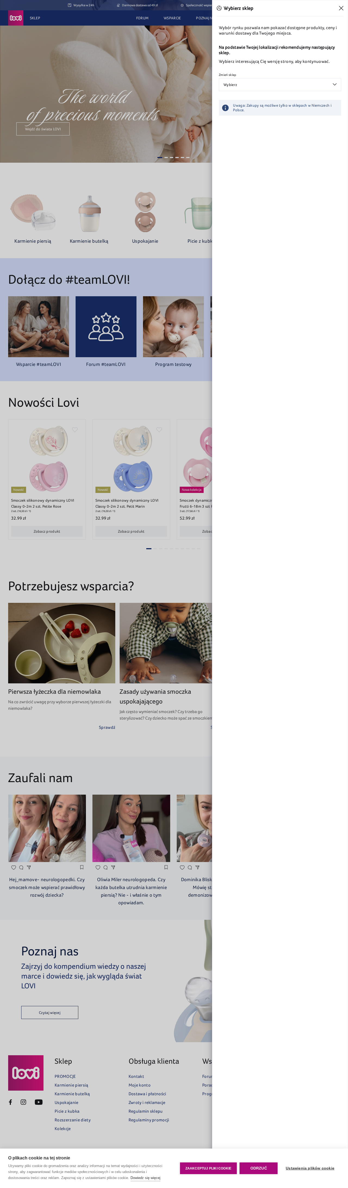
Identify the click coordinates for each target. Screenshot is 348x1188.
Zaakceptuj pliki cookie (208, 1168)
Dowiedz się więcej (145, 1178)
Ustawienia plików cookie (310, 1168)
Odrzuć (258, 1168)
